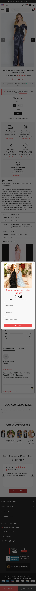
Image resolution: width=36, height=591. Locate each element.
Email (5, 317)
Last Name (6, 310)
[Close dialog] (33, 263)
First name (6, 303)
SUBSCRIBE (18, 325)
